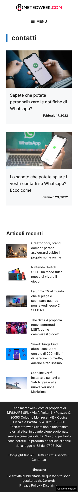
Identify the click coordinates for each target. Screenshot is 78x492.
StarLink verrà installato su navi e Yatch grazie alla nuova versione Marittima (45, 382)
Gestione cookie (66, 488)
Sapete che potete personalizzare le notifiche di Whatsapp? (38, 102)
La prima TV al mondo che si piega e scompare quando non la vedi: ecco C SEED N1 (47, 300)
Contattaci (39, 460)
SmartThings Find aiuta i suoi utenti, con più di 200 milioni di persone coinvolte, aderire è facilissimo (47, 353)
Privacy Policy (29, 485)
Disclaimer (51, 485)
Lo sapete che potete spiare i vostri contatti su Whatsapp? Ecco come (38, 183)
